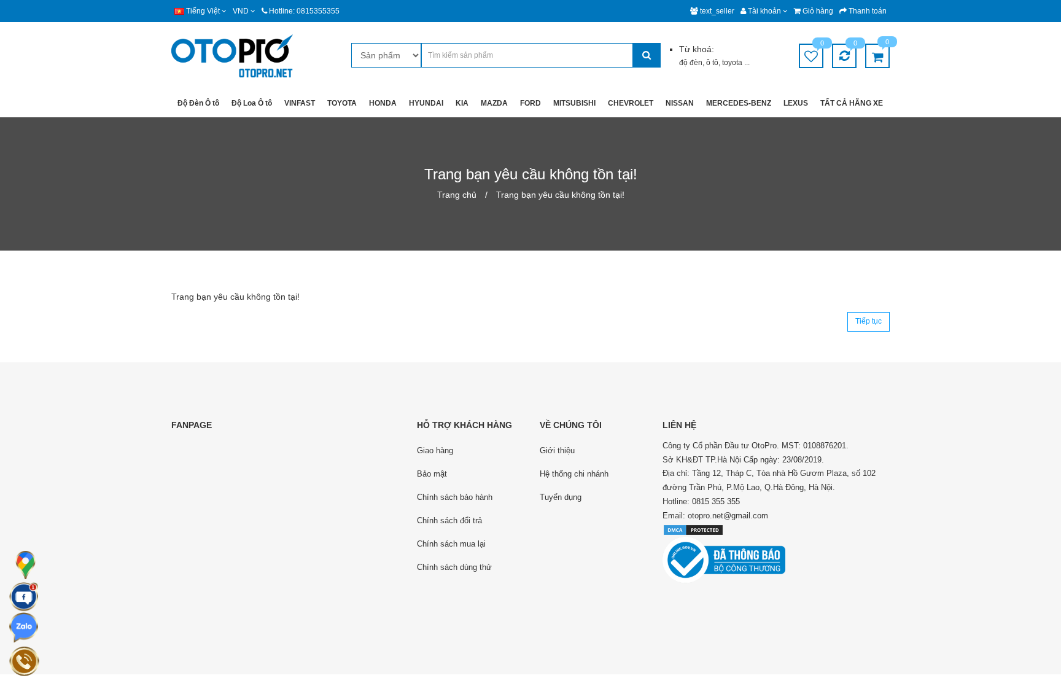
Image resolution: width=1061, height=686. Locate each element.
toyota (733, 62)
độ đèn (690, 62)
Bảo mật (432, 473)
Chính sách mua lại (451, 543)
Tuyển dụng (560, 497)
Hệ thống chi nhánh (574, 473)
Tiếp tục (868, 321)
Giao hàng (435, 450)
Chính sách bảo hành (454, 497)
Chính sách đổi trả (449, 520)
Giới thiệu (557, 450)
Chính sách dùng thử (454, 567)
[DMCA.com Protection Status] (693, 529)
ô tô (712, 62)
